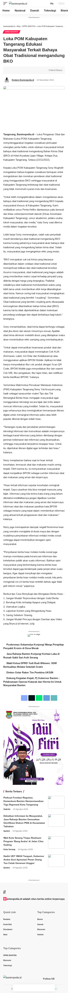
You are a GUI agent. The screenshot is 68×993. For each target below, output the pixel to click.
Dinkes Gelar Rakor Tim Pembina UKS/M (29, 672)
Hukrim (6, 809)
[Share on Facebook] (10, 70)
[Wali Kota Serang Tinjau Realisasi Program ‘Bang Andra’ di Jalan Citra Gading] (56, 842)
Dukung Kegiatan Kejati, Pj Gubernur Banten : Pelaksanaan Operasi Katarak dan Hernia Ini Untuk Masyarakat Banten (32, 682)
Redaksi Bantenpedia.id (23, 80)
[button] (6, 3)
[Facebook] (59, 979)
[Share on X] (16, 70)
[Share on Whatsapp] (21, 70)
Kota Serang (9, 849)
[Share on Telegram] (26, 70)
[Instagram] (63, 979)
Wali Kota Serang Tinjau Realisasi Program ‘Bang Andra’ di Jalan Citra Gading (23, 841)
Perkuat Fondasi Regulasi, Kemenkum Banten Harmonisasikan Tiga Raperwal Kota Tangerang (23, 801)
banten (6, 831)
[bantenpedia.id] (18, 3)
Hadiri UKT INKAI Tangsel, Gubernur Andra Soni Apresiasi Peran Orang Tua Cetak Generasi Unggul (23, 859)
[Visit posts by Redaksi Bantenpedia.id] (6, 80)
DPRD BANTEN (11, 32)
